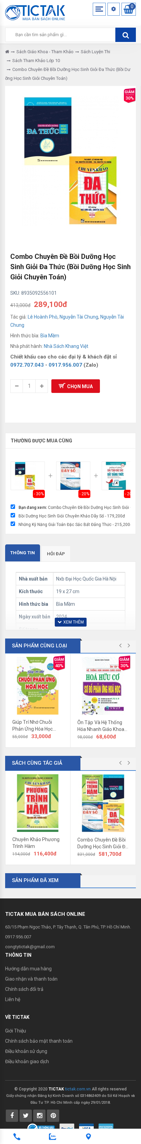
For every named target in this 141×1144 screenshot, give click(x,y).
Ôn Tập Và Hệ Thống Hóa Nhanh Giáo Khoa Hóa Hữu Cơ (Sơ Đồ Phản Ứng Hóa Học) (100, 726)
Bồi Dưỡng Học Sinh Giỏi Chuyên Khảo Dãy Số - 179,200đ (71, 516)
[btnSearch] (125, 35)
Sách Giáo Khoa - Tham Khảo (45, 51)
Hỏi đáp (56, 553)
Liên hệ (12, 999)
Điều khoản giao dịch (27, 1061)
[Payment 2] (86, 1128)
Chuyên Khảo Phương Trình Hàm (36, 843)
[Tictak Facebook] (12, 1116)
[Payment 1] (67, 1128)
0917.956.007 (65, 365)
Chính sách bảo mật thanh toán (39, 1041)
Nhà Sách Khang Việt (66, 346)
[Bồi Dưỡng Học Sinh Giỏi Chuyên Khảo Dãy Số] (73, 476)
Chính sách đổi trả (24, 989)
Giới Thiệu (15, 1030)
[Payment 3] (106, 1128)
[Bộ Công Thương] (41, 1128)
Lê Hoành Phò (42, 317)
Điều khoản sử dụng (26, 1051)
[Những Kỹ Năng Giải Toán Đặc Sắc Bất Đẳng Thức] (119, 476)
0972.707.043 (27, 365)
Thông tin (22, 552)
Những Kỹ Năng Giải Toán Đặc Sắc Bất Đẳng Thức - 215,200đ (75, 524)
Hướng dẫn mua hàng (28, 968)
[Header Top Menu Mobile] (113, 9)
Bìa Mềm (49, 335)
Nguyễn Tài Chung (79, 317)
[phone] (16, 1137)
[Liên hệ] (88, 1137)
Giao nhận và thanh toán (31, 979)
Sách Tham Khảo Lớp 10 (36, 60)
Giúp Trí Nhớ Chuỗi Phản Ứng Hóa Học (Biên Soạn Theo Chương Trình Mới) (32, 725)
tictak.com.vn (78, 1089)
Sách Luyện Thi (95, 51)
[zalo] (52, 1137)
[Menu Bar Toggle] (99, 9)
